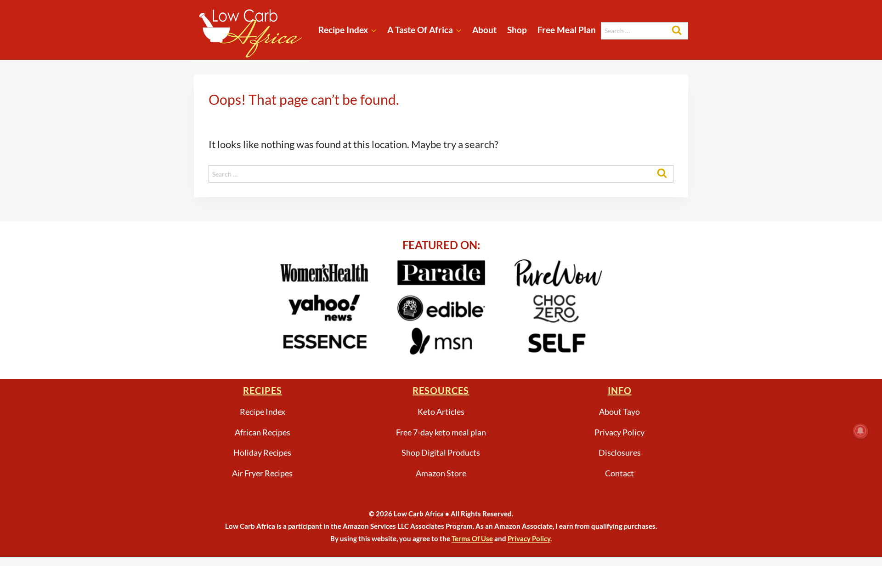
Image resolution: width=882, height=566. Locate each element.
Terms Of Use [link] (472, 538)
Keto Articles (441, 411)
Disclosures (620, 452)
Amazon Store (441, 473)
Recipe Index (262, 411)
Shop (517, 29)
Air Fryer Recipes (262, 473)
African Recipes (262, 432)
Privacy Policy (619, 432)
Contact (619, 473)
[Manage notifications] (860, 430)
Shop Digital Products (440, 452)
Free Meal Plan (566, 29)
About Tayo (619, 411)
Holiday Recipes (262, 452)
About (484, 29)
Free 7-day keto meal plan (441, 432)
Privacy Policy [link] (529, 538)
